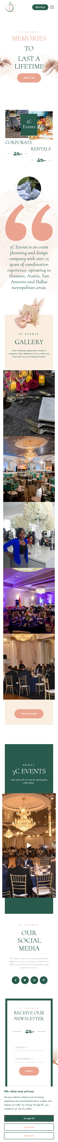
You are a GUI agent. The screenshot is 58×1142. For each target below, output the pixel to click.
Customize (29, 1127)
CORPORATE (18, 142)
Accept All (29, 1118)
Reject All (29, 1135)
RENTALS (41, 149)
